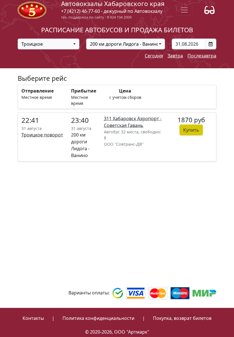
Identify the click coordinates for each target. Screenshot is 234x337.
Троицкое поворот (42, 135)
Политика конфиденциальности (98, 318)
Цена (125, 91)
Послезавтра (201, 56)
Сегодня (154, 56)
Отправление (37, 91)
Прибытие (83, 91)
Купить (191, 130)
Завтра (175, 56)
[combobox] (48, 44)
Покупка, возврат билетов (182, 318)
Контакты (33, 318)
